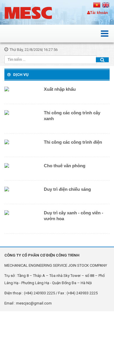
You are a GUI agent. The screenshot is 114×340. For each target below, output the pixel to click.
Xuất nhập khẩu (60, 89)
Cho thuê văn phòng (64, 165)
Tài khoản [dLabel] (99, 12)
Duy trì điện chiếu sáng (67, 189)
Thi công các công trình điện (73, 142)
